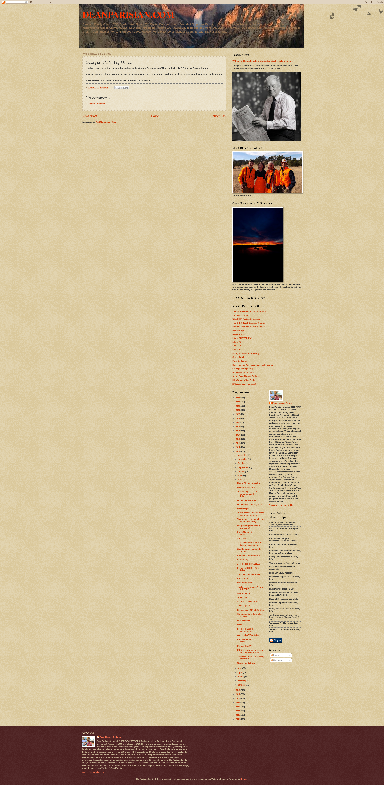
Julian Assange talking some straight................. (250, 514)
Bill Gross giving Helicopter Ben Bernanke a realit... (250, 651)
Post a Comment (97, 104)
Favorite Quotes (239, 361)
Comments (278, 660)
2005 (238, 719)
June (240, 480)
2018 (238, 431)
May (240, 668)
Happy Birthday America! (248, 483)
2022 (238, 414)
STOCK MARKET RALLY (248, 601)
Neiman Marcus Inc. (246, 487)
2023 (238, 410)
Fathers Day (242, 560)
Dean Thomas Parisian (282, 403)
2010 (238, 698)
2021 (238, 418)
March (241, 676)
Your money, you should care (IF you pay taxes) (251, 520)
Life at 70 (236, 342)
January (242, 685)
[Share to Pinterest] (127, 87)
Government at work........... (250, 500)
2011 (238, 694)
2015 (238, 443)
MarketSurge (238, 331)
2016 (238, 439)
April (240, 672)
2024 (238, 406)
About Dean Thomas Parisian (246, 376)
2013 (238, 451)
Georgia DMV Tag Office (248, 635)
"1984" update (243, 606)
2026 (238, 397)
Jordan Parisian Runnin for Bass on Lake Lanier (249, 544)
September (243, 467)
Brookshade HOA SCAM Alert (250, 610)
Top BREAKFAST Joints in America (248, 323)
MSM (239, 625)
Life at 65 (236, 346)
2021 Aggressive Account (244, 384)
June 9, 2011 (243, 597)
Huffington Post (244, 583)
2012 (238, 690)
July (240, 476)
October (242, 463)
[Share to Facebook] (124, 87)
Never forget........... (246, 508)
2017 (238, 435)
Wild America (243, 593)
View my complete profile (281, 505)
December (243, 455)
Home (155, 116)
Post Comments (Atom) (106, 122)
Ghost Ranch (238, 357)
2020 (238, 422)
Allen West (242, 538)
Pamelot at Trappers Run (248, 555)
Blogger (244, 779)
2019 (238, 427)
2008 (238, 707)
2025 (238, 402)
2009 (238, 702)
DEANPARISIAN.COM (128, 14)
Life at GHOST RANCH (242, 338)
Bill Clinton (242, 579)
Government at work (246, 663)
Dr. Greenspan (243, 620)
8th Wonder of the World (243, 380)
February (242, 681)
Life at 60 (236, 350)
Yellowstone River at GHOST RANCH (249, 311)
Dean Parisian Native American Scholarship (252, 365)
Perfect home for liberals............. (245, 640)
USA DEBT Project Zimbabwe (246, 319)
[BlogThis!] (118, 87)
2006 (238, 715)
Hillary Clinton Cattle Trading (245, 353)
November (243, 459)
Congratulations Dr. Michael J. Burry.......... (250, 615)
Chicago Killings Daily (242, 369)
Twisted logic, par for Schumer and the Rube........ (247, 493)
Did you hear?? (244, 646)
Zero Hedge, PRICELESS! (249, 564)
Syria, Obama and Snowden (250, 574)
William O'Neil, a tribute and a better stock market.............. (262, 61)
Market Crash (238, 334)
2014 (238, 447)
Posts (276, 655)
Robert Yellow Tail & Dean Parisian (248, 327)
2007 (238, 711)
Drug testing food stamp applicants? (248, 527)
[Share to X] (121, 87)
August (241, 471)
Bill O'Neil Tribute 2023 (243, 372)
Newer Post (89, 116)
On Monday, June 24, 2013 (249, 504)
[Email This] (115, 87)
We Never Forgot (240, 315)
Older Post (219, 116)
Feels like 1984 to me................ (245, 630)
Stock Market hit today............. (244, 533)
